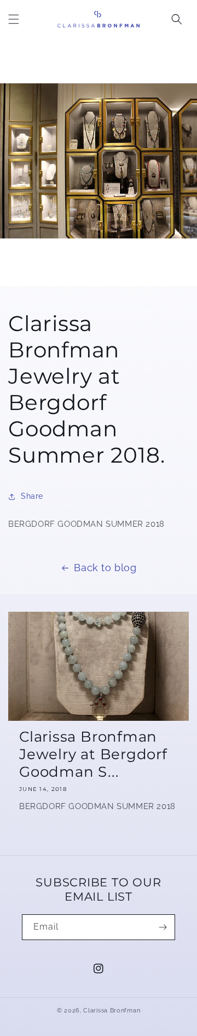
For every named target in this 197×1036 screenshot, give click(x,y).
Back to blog (105, 567)
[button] (14, 19)
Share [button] (32, 496)
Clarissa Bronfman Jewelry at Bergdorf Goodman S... (93, 754)
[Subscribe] (162, 927)
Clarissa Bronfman (111, 1010)
